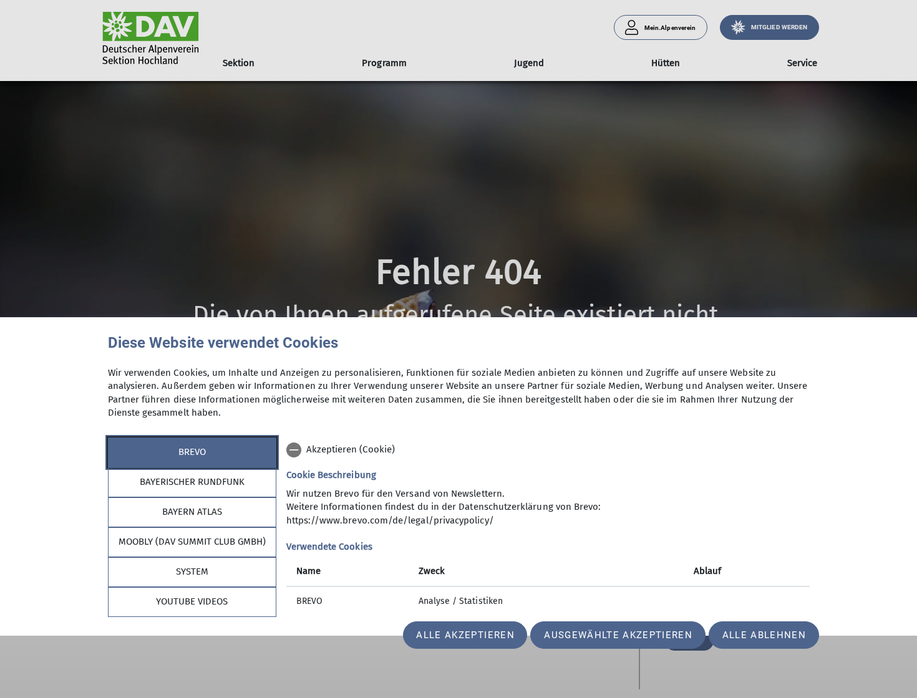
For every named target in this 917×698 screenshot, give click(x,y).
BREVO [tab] (192, 451)
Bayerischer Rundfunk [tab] (192, 481)
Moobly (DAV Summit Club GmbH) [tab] (192, 541)
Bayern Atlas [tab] (192, 511)
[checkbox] (548, 449)
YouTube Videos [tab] (192, 601)
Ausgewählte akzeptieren (618, 635)
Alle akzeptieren (465, 635)
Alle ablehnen (764, 635)
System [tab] (192, 571)
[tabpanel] (548, 526)
